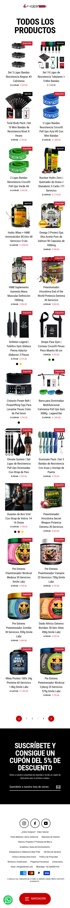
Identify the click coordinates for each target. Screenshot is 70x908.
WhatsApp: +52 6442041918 (47, 867)
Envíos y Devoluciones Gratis (24, 857)
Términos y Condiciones (17, 862)
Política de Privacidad (48, 857)
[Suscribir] (57, 787)
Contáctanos (57, 862)
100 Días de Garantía (52, 852)
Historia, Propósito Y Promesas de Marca (35, 842)
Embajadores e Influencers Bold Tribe (24, 852)
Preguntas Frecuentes (39, 862)
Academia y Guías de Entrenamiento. (35, 847)
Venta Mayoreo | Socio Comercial (24, 837)
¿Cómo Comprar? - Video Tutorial (35, 832)
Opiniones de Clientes (51, 837)
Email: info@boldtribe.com (22, 867)
